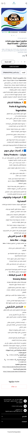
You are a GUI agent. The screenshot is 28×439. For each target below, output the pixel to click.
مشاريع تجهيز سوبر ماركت (22, 38)
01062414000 (15, 406)
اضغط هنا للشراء (14, 66)
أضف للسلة (8, 62)
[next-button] (11, 35)
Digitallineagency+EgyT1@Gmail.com (13, 411)
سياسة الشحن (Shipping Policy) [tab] (11, 72)
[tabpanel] (14, 226)
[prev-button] (16, 35)
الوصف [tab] (23, 72)
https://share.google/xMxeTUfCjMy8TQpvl (14, 371)
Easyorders (17, 432)
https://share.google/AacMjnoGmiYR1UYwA (14, 367)
